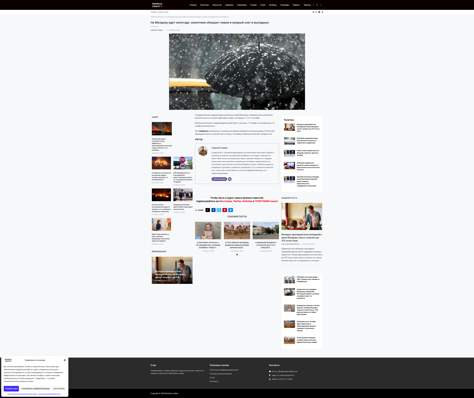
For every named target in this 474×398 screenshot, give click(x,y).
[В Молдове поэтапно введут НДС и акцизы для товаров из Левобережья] (289, 279)
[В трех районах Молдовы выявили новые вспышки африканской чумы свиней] (208, 230)
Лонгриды (284, 5)
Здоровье (229, 5)
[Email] (230, 179)
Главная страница (157, 17)
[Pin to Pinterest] (224, 210)
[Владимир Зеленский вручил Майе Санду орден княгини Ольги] (183, 194)
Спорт (263, 5)
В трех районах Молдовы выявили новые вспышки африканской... (208, 245)
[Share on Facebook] (213, 210)
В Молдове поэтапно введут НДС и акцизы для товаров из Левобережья (308, 279)
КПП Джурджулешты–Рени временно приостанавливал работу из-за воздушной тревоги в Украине (182, 177)
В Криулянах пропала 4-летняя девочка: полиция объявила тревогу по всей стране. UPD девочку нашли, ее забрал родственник (308, 310)
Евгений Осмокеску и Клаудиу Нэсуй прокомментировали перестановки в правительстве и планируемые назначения (308, 181)
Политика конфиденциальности (49, 394)
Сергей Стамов (157, 30)
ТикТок (237, 201)
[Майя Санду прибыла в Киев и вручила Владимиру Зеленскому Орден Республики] (161, 224)
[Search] (317, 5)
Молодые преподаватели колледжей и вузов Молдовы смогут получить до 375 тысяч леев (301, 237)
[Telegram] (319, 12)
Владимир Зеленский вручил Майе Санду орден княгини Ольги (183, 207)
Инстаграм (225, 201)
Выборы (273, 5)
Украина (307, 5)
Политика (204, 5)
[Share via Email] (230, 210)
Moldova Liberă (171, 393)
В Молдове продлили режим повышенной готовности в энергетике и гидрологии (307, 140)
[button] (64, 360)
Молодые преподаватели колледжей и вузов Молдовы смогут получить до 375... (170, 274)
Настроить (59, 389)
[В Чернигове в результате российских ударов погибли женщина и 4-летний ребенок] (161, 163)
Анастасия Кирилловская (290, 244)
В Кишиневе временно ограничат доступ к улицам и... (237, 245)
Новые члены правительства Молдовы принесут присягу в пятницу (308, 153)
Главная (193, 5)
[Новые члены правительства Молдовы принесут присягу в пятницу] (289, 153)
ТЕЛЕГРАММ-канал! (266, 201)
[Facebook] (313, 12)
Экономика (242, 5)
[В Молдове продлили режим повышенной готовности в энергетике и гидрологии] (289, 141)
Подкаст (296, 5)
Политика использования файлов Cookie (22, 394)
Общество (217, 5)
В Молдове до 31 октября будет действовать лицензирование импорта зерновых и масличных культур (306, 326)
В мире (253, 5)
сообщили (203, 131)
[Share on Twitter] (219, 210)
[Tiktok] (322, 12)
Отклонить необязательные (35, 389)
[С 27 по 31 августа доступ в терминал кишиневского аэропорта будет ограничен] (266, 230)
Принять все (11, 389)
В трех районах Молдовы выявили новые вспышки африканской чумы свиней (307, 340)
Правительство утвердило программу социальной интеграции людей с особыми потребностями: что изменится (308, 293)
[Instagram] (316, 12)
